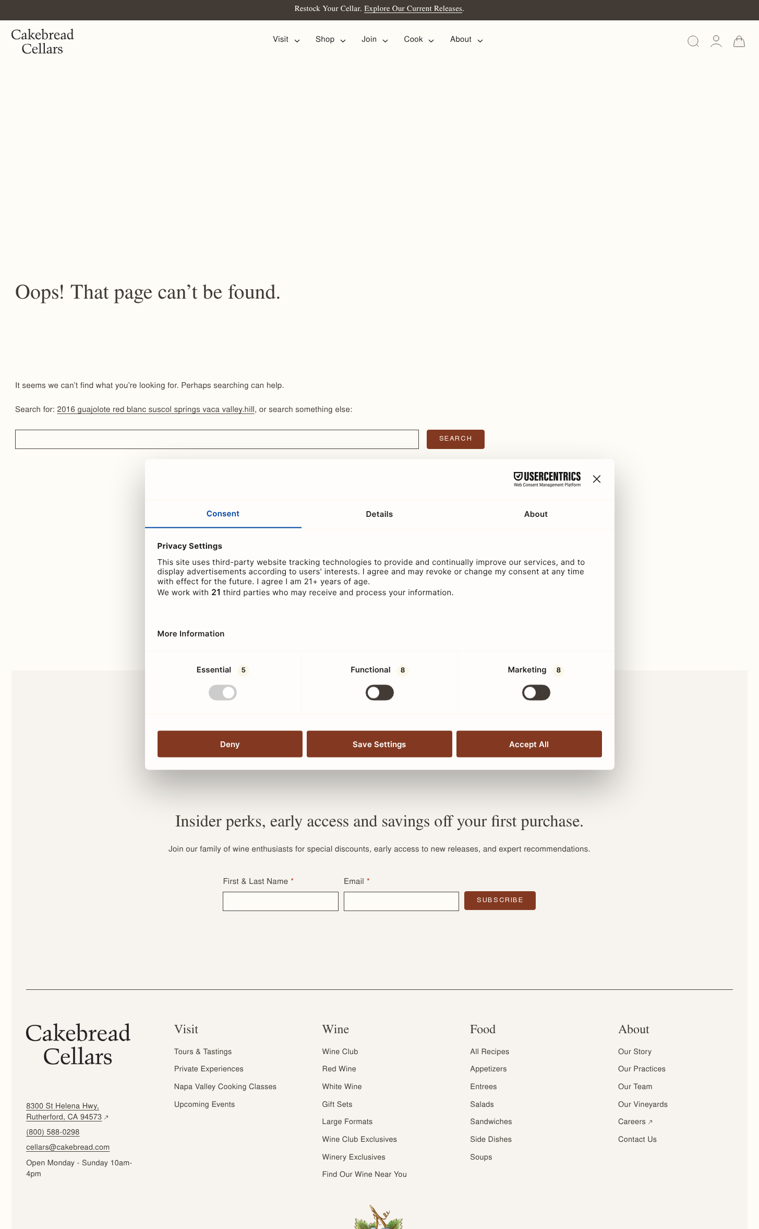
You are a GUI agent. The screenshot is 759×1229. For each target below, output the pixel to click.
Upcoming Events (204, 1105)
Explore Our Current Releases (413, 10)
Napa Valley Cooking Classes (225, 1087)
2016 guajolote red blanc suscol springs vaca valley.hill (156, 411)
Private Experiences (209, 1069)
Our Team (635, 1087)
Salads (482, 1105)
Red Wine (339, 1069)
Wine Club (340, 1052)
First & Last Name (255, 883)
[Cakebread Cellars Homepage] (42, 41)
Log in (716, 41)
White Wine (342, 1087)
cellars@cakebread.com (68, 1148)
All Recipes (489, 1052)
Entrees (483, 1087)
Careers (636, 1122)
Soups (481, 1158)
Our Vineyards (643, 1105)
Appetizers (488, 1069)
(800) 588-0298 (53, 1133)
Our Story (635, 1052)
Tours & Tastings (203, 1052)
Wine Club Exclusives (359, 1140)
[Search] (693, 41)
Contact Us (637, 1140)
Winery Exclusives (353, 1158)
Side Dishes (491, 1140)
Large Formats (347, 1122)
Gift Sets (337, 1105)
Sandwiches (491, 1122)
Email (354, 883)
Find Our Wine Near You (364, 1175)
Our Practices (642, 1069)
